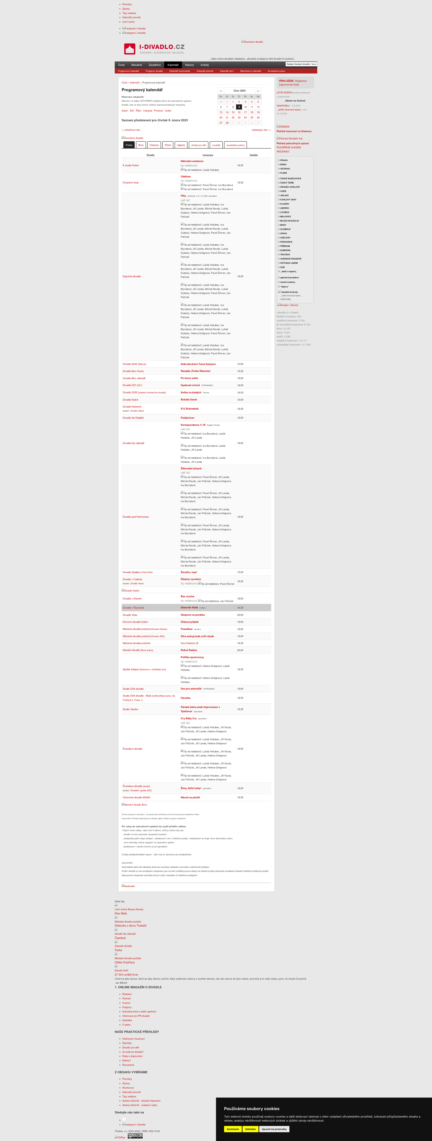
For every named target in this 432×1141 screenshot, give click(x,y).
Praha (129, 145)
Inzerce (126, 1002)
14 (227, 112)
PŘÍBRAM (285, 246)
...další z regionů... (288, 271)
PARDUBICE (286, 241)
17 (245, 112)
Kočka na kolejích (191, 392)
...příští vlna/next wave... (290, 109)
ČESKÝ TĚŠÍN (287, 182)
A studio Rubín (131, 165)
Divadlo (151, 154)
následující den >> (261, 129)
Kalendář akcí (227, 70)
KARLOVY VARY (288, 199)
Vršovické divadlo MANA (136, 797)
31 (227, 101)
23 (239, 117)
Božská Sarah (189, 399)
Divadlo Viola (130, 615)
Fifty (183, 196)
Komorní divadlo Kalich (135, 621)
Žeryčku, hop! (189, 572)
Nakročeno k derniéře (250, 70)
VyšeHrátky (283, 105)
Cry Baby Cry (189, 718)
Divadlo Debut (137, 410)
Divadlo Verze (137, 583)
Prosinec (158, 110)
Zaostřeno (155, 65)
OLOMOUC (285, 229)
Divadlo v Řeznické (133, 607)
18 (251, 112)
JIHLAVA (284, 195)
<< (220, 90)
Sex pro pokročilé (191, 688)
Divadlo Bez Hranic (133, 371)
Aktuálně (136, 65)
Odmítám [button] (250, 1129)
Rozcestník (128, 1064)
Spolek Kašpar (144, 669)
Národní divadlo (138, 650)
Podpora (126, 1007)
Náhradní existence (192, 161)
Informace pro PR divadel (136, 1015)
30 (221, 101)
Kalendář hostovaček (179, 70)
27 (221, 122)
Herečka (185, 698)
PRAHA (284, 160)
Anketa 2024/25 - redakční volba (139, 1105)
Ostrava (154, 145)
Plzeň (168, 145)
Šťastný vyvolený (191, 579)
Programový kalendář (128, 70)
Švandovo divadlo (132, 748)
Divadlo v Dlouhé (132, 598)
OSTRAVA (285, 168)
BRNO (283, 164)
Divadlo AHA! (134, 364)
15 (233, 112)
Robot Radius (189, 650)
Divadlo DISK (144, 392)
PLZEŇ (283, 172)
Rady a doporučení (132, 1056)
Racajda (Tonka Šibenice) (195, 371)
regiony (181, 145)
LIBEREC (284, 208)
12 (258, 107)
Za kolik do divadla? (133, 1051)
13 (221, 112)
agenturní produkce (289, 277)
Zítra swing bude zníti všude (197, 636)
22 (233, 117)
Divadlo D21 (132, 385)
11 (251, 107)
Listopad (147, 110)
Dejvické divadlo (132, 276)
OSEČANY (285, 237)
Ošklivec (186, 176)
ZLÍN (282, 267)
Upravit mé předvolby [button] (274, 1129)
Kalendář (173, 65)
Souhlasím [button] (233, 1129)
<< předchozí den (131, 129)
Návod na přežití (190, 797)
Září (132, 110)
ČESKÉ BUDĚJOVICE (290, 178)
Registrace (301, 80)
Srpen (125, 110)
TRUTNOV (285, 254)
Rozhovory (128, 1087)
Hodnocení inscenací (133, 1038)
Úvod (121, 65)
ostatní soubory (287, 282)
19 (258, 112)
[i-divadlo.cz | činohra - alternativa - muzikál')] (153, 49)
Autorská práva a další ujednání (139, 1011)
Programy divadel (154, 70)
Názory (189, 65)
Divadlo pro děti (130, 1047)
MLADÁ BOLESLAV (289, 220)
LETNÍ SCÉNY (284, 92)
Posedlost (187, 629)
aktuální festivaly (289, 291)
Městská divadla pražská (145, 629)
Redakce (127, 994)
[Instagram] (134, 32)
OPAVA (283, 233)
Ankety (205, 65)
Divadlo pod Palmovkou (136, 516)
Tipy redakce (129, 13)
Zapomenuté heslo (289, 84)
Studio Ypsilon (130, 709)
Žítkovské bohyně (191, 468)
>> (258, 90)
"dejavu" (284, 286)
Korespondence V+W (193, 425)
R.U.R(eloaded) (190, 408)
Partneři (126, 998)
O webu (126, 1024)
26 (258, 117)
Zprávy (126, 8)
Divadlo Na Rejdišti (133, 417)
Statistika (127, 1020)
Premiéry (127, 4)
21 (227, 117)
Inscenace (208, 154)
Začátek (254, 154)
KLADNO (284, 203)
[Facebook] (133, 28)
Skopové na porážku (193, 615)
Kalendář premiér (131, 17)
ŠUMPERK (285, 250)
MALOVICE (285, 216)
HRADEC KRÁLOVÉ (290, 186)
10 (245, 107)
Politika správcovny (192, 657)
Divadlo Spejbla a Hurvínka (138, 572)
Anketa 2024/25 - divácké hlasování (141, 1100)
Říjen (138, 110)
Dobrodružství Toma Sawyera (198, 364)
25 (251, 117)
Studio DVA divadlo (133, 688)
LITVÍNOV (284, 212)
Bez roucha (187, 596)
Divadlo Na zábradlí (133, 443)
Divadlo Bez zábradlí (134, 378)
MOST (283, 224)
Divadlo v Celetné (132, 579)
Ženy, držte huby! (191, 788)
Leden (168, 110)
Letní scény (128, 21)
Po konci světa (189, 378)
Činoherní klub (131, 182)
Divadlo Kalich (130, 399)
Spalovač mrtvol (190, 385)
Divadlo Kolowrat (132, 406)
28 (227, 122)
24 (245, 117)
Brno (141, 145)
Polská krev (187, 418)
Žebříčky (127, 1043)
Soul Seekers (188, 643)
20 (221, 117)
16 (239, 112)
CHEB (283, 191)
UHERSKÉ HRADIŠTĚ (290, 258)
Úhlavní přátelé (189, 622)
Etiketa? (126, 1060)
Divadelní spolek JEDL (141, 790)
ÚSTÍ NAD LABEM (289, 262)
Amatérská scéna (276, 70)
